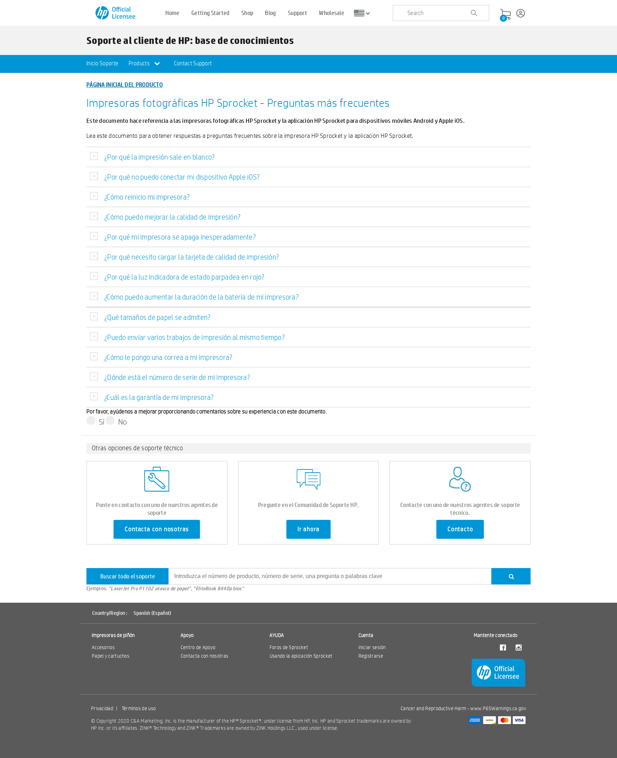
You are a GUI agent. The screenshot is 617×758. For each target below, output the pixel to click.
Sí (102, 422)
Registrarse (370, 656)
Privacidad (102, 708)
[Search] (511, 576)
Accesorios (103, 647)
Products (140, 63)
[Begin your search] (474, 13)
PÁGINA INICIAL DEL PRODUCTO (124, 84)
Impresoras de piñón (113, 635)
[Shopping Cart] (505, 14)
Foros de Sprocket (289, 647)
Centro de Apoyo (198, 647)
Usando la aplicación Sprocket (301, 656)
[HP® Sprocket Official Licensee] (116, 13)
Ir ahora (308, 529)
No (122, 422)
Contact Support (193, 63)
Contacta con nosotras (157, 529)
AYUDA (277, 635)
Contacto (460, 529)
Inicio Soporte (102, 63)
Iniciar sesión (372, 647)
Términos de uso (139, 708)
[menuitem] (102, 64)
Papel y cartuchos (110, 656)
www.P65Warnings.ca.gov (498, 708)
